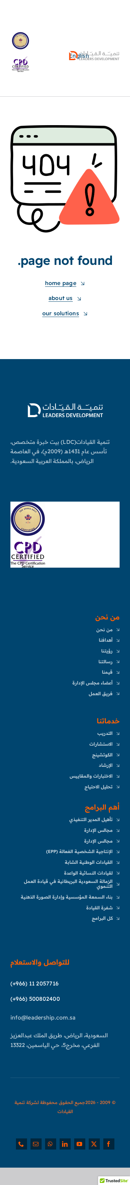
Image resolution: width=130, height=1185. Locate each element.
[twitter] (94, 1144)
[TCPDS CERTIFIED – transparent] (27, 538)
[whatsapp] (50, 1144)
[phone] (21, 1144)
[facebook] (108, 1144)
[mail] (36, 1144)
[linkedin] (65, 1144)
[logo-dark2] (65, 403)
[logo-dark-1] (94, 52)
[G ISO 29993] (27, 504)
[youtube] (79, 1144)
